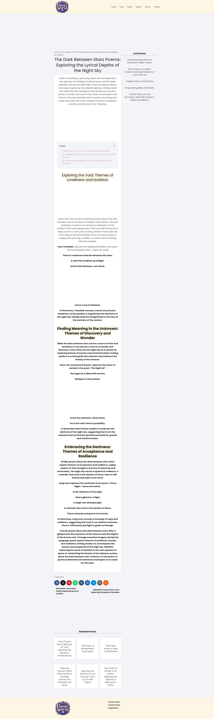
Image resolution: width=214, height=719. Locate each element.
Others (157, 7)
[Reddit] (106, 582)
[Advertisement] (107, 32)
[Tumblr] (81, 582)
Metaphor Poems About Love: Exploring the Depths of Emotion (105, 591)
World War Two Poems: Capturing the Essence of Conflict (67, 591)
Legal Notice (113, 708)
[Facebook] (57, 582)
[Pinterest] (69, 582)
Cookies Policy (114, 705)
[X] (63, 582)
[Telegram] (93, 582)
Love (122, 7)
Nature (139, 7)
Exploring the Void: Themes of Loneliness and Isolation (87, 151)
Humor (148, 7)
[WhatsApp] (75, 582)
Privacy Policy (114, 702)
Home (113, 7)
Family (130, 7)
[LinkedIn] (87, 582)
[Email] (99, 582)
